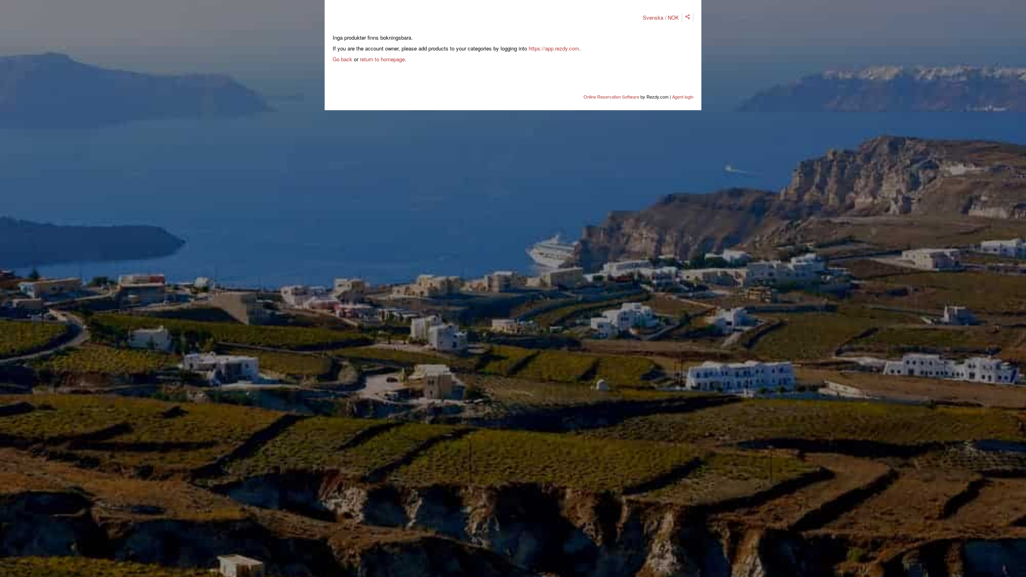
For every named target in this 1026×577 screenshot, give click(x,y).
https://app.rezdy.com (554, 48)
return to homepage (382, 59)
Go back (342, 59)
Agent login (682, 96)
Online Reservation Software (611, 96)
